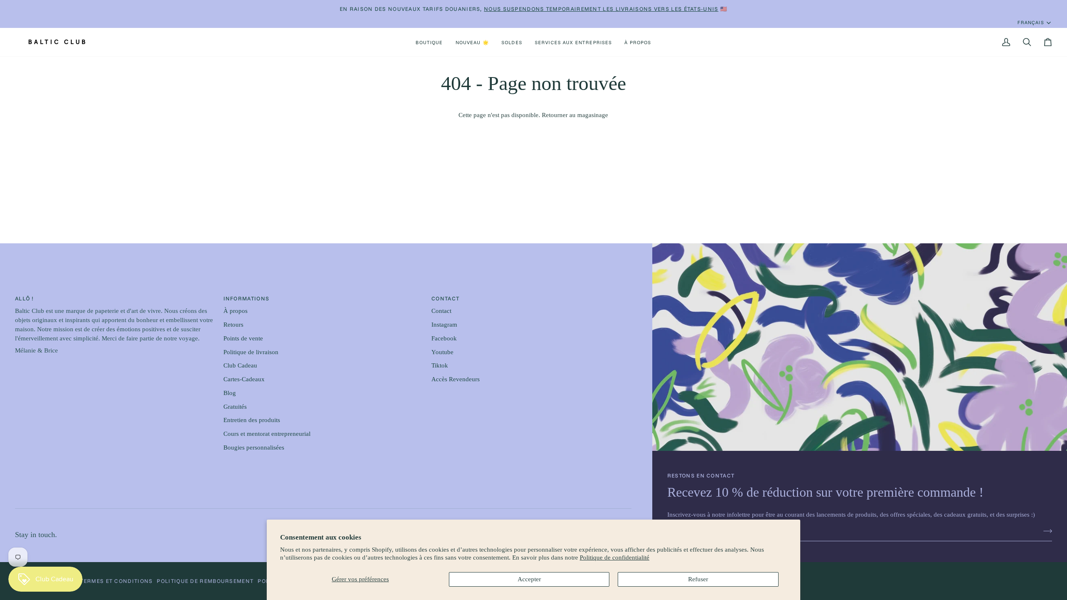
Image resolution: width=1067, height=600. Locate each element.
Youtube (442, 352)
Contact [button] (445, 298)
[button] (429, 42)
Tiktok (439, 365)
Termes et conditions (116, 581)
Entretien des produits (251, 420)
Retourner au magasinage (575, 115)
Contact (441, 311)
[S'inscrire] (1045, 531)
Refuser (698, 579)
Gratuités (235, 406)
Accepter (529, 579)
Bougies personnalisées (253, 447)
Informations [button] (246, 298)
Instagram (444, 324)
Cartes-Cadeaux (244, 379)
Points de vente (243, 338)
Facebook (444, 338)
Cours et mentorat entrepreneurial (267, 433)
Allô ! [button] (24, 298)
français (1030, 22)
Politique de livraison (250, 352)
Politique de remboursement (205, 581)
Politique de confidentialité (614, 557)
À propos (235, 311)
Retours (233, 324)
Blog (229, 393)
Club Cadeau (240, 365)
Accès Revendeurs (455, 379)
